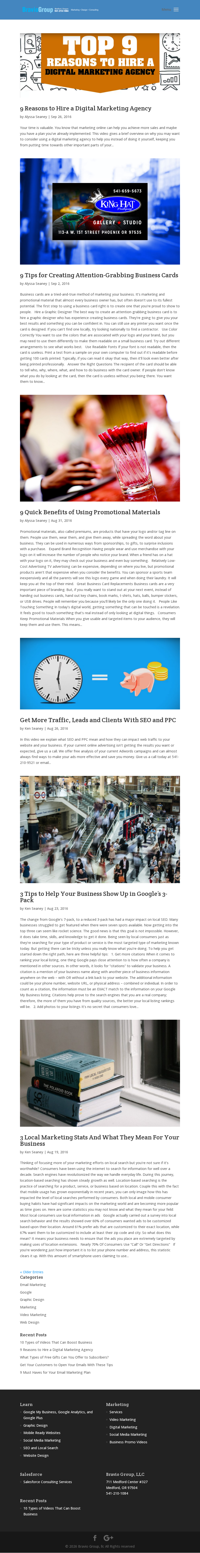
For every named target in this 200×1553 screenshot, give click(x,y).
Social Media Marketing (42, 1440)
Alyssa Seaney (36, 116)
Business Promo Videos (128, 1442)
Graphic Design (32, 1299)
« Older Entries (31, 1272)
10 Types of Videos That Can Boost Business (56, 1342)
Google (26, 1292)
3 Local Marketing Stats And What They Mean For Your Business (99, 1140)
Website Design (36, 1455)
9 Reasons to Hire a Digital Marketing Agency (85, 108)
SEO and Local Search (40, 1448)
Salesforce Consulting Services (47, 1481)
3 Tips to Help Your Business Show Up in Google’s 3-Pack (93, 896)
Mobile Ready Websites (41, 1432)
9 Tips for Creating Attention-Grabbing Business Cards (99, 275)
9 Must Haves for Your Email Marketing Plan (55, 1372)
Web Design (29, 1322)
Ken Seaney (34, 728)
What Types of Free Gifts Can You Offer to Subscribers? (64, 1357)
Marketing (28, 1307)
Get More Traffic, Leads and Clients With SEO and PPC (98, 720)
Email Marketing (33, 1284)
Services (116, 1412)
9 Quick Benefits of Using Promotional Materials (90, 512)
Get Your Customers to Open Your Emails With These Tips (66, 1364)
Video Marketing (33, 1314)
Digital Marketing (123, 1427)
